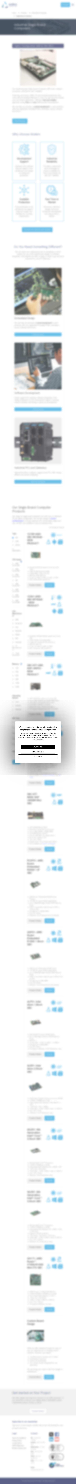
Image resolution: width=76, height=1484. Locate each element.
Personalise (38, 756)
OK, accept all (38, 747)
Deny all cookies (38, 751)
